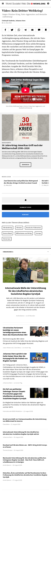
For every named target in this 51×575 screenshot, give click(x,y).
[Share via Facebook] (5, 30)
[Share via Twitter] (12, 30)
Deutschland (7, 233)
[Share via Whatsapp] (19, 30)
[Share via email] (32, 30)
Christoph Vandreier (8, 20)
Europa (38, 233)
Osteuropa (6, 239)
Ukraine (19, 227)
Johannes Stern (20, 20)
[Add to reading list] (45, 30)
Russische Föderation (33, 227)
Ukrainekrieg (7, 227)
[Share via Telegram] (25, 30)
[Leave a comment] (39, 30)
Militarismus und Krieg (24, 233)
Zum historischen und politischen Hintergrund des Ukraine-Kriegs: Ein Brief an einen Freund (21, 182)
